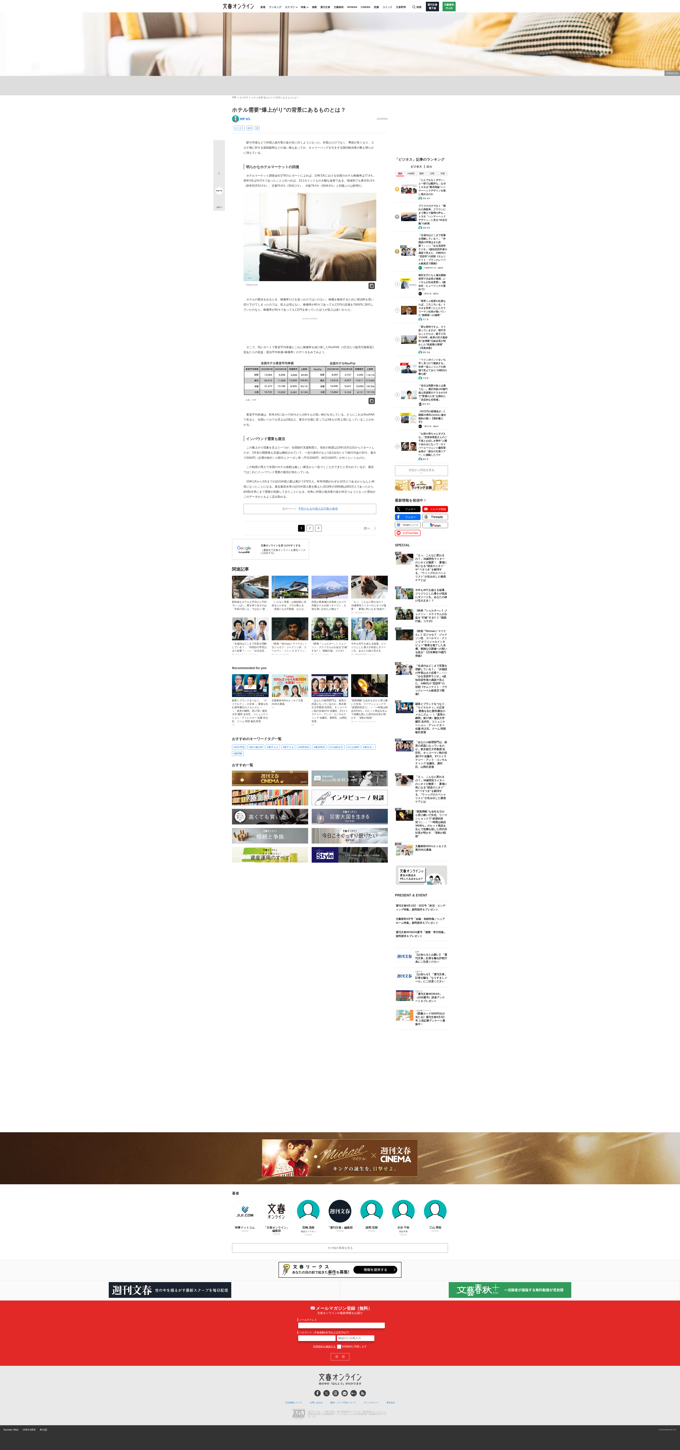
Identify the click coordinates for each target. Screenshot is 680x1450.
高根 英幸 (426, 198)
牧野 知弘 (245, 118)
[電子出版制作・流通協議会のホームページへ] (298, 1414)
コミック (387, 7)
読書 (376, 7)
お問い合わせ (316, 1402)
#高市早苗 (239, 747)
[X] (326, 1393)
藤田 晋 (425, 459)
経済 (250, 128)
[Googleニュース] (344, 1393)
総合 (429, 166)
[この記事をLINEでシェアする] (219, 181)
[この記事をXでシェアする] (219, 147)
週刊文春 (325, 7)
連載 (314, 7)
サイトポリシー (371, 1402)
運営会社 (390, 1402)
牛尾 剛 (425, 378)
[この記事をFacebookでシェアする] (219, 158)
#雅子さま (272, 747)
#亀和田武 (319, 747)
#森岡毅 (237, 753)
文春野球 (401, 7)
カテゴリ (290, 7)
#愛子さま (288, 747)
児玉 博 (425, 319)
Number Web (11, 1429)
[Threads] (335, 1393)
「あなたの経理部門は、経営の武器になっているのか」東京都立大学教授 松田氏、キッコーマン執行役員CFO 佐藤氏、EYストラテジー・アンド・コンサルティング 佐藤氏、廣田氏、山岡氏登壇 (329, 712)
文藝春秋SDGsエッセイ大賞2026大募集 (287, 704)
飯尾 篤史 (426, 404)
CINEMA (365, 7)
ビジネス (244, 97)
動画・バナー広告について (343, 1402)
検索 (418, 7)
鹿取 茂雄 (426, 352)
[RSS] (362, 1393)
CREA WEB (29, 1429)
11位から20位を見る (421, 469)
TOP (234, 97)
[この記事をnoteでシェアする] (219, 191)
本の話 (43, 1429)
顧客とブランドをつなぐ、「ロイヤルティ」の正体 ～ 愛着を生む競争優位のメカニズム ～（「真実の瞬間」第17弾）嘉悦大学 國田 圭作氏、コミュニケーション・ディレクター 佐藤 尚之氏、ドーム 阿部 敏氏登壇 (250, 712)
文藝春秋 (339, 7)
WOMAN (352, 7)
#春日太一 (368, 747)
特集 (303, 7)
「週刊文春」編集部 (430, 294)
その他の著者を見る (340, 1247)
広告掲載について (293, 1402)
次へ (367, 528)
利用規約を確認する (324, 1346)
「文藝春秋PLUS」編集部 (433, 268)
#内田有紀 (304, 747)
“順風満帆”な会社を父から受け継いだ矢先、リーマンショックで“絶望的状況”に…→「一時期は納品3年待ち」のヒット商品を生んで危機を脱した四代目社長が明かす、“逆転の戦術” (369, 711)
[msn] (353, 1393)
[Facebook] (317, 1393)
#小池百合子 (336, 747)
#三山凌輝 (353, 747)
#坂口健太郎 (256, 747)
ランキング (275, 7)
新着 (262, 7)
